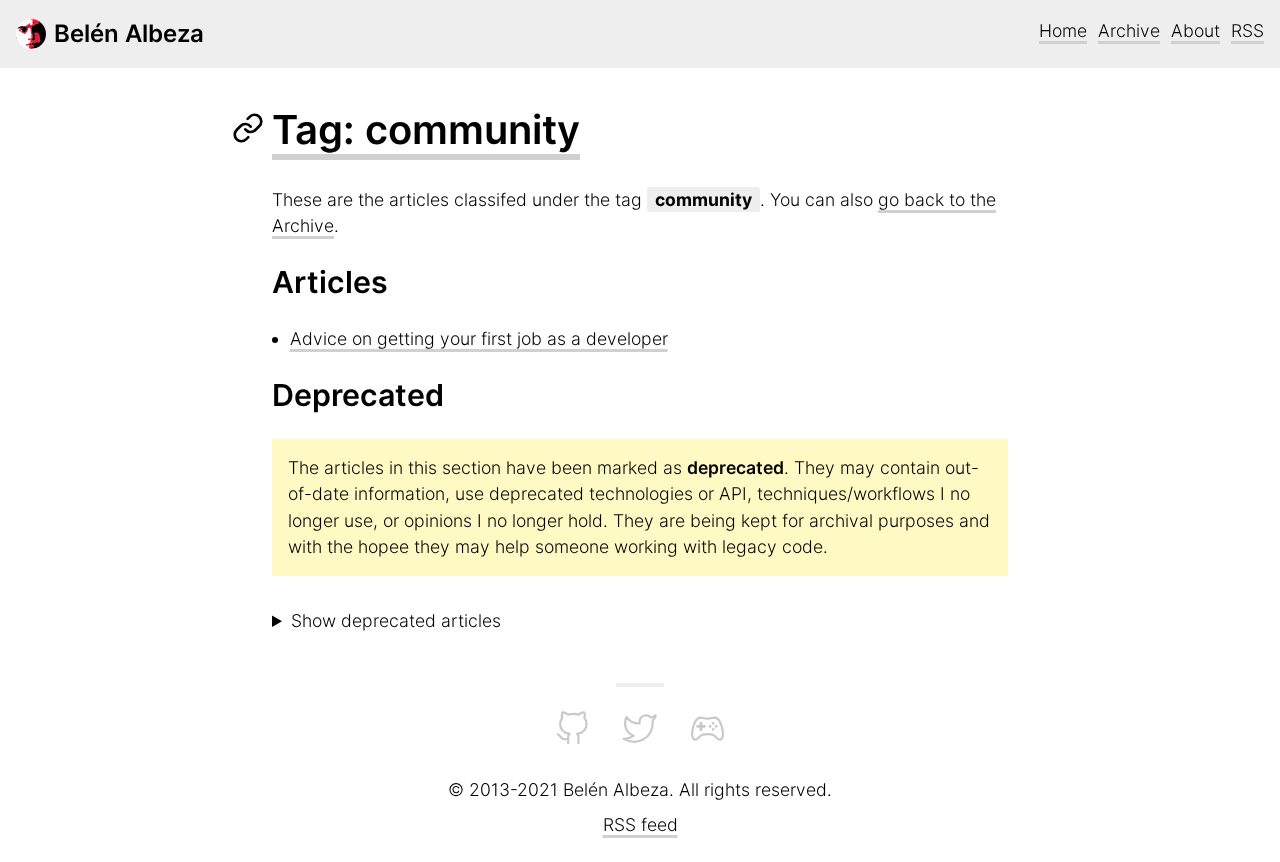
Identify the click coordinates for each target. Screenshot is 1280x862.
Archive (1129, 30)
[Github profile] (572, 739)
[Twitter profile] (639, 739)
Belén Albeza (129, 33)
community (703, 199)
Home (1063, 30)
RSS (1247, 30)
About (1195, 30)
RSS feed (640, 824)
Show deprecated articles (396, 620)
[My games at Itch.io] (707, 739)
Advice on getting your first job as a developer (479, 338)
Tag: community (426, 129)
